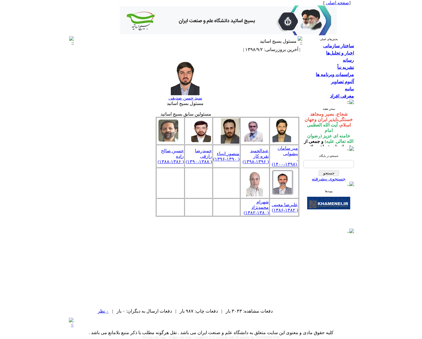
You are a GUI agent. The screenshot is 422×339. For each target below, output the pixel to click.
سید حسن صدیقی (185, 98)
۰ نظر (103, 311)
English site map (180, 337)
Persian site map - (155, 337)
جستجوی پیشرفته (329, 178)
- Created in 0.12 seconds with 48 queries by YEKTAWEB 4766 (236, 337)
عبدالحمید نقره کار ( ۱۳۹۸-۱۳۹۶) (256, 156)
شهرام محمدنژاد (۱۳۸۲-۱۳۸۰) (256, 207)
